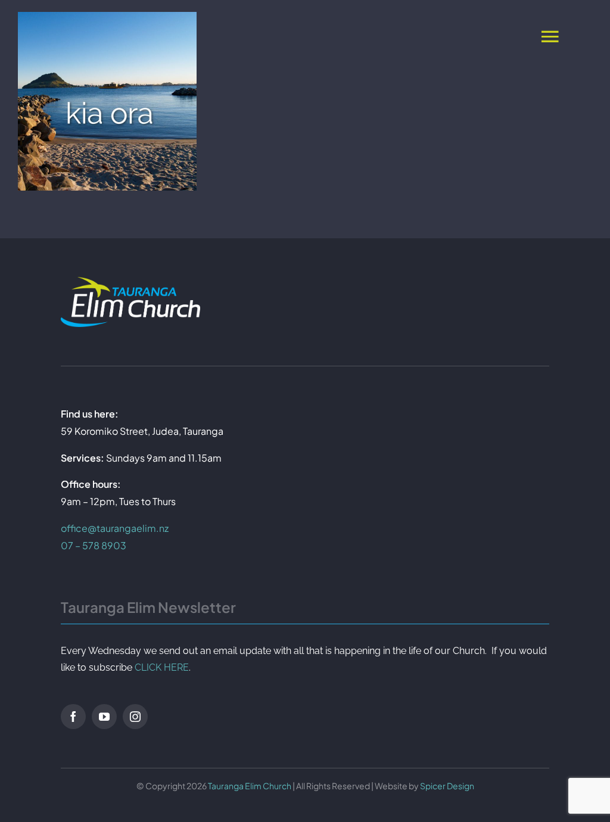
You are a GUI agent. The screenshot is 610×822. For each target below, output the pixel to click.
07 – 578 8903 (93, 545)
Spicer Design (447, 785)
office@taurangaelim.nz (115, 528)
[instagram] (135, 716)
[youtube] (104, 716)
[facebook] (73, 716)
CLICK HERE (162, 667)
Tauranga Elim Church (249, 785)
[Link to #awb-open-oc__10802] (550, 35)
